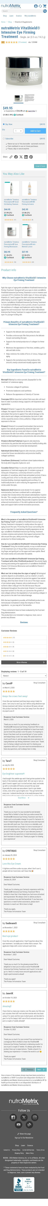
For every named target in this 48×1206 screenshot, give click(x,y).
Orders (40, 6)
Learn (11, 16)
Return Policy (29, 1153)
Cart (45, 6)
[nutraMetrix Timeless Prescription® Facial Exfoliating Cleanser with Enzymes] (11, 188)
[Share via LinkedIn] (26, 157)
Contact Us (7, 1150)
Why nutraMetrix (30, 16)
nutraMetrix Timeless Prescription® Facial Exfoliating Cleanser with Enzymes (11, 203)
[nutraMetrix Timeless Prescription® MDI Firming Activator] (29, 188)
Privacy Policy (16, 1150)
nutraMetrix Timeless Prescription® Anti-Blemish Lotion (29, 244)
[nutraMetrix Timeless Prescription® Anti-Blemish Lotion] (29, 230)
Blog (29, 1125)
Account (36, 6)
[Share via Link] (11, 157)
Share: (5, 157)
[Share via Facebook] (16, 157)
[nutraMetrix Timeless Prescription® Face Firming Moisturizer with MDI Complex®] (11, 230)
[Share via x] (21, 157)
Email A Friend (40, 166)
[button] (24, 111)
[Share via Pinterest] (31, 157)
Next (39, 1069)
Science (19, 16)
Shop (5, 16)
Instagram (35, 1117)
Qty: (3, 129)
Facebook (13, 1117)
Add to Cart (35, 130)
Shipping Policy (19, 1153)
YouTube (18, 1125)
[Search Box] (45, 11)
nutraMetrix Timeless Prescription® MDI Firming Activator (29, 201)
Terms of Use (40, 1150)
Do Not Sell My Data (28, 1150)
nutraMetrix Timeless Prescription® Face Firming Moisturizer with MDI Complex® (11, 245)
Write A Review (22, 662)
